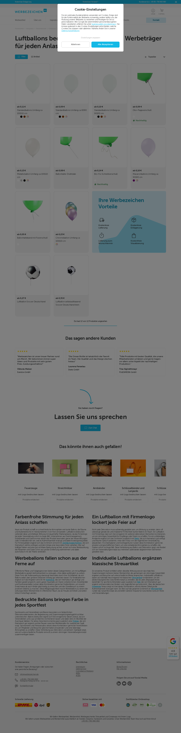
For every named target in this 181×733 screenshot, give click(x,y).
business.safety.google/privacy (104, 24)
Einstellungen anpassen (90, 38)
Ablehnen (75, 44)
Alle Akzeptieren (105, 44)
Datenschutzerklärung (70, 31)
